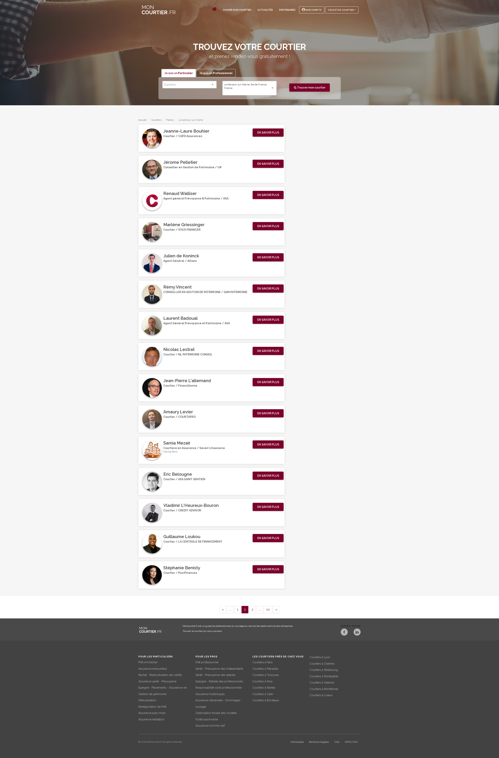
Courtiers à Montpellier (324, 676)
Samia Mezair (176, 442)
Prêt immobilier (148, 662)
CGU (337, 742)
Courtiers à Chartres (322, 663)
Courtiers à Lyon (320, 657)
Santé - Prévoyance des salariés (215, 675)
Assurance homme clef (210, 725)
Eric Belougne (177, 474)
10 (268, 609)
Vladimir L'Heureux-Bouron (191, 505)
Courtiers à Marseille (265, 668)
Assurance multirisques (210, 694)
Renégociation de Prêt (152, 706)
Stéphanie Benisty (181, 567)
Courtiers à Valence (322, 682)
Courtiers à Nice (262, 681)
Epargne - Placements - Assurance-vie (162, 687)
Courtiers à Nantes (263, 687)
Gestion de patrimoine (152, 694)
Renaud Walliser (180, 193)
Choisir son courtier (237, 9)
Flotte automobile (207, 719)
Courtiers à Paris (262, 662)
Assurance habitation (151, 719)
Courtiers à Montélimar (324, 689)
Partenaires (287, 9)
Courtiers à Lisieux (321, 695)
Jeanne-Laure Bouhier (186, 131)
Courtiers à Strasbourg (324, 669)
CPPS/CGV (351, 742)
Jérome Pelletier (180, 162)
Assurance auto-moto (152, 713)
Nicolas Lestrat (179, 349)
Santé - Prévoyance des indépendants (219, 668)
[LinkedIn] (357, 632)
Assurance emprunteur (152, 668)
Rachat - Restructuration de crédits (160, 675)
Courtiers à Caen (262, 694)
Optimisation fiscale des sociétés (216, 713)
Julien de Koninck (181, 255)
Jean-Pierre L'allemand (187, 380)
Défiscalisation (147, 700)
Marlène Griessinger (183, 224)
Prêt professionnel (207, 662)
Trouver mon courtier (310, 87)
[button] (268, 132)
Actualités (265, 9)
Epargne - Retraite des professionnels (219, 681)
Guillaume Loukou (181, 536)
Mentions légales (319, 742)
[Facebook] (344, 632)
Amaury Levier (178, 411)
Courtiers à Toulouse (265, 675)
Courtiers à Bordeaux (265, 700)
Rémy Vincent (177, 287)
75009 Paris (170, 451)
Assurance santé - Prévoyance (157, 681)
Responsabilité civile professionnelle (219, 687)
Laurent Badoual (180, 318)
